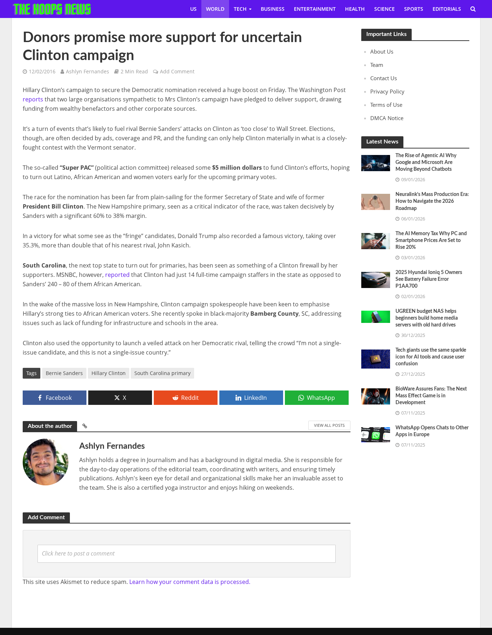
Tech (240, 8)
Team (376, 64)
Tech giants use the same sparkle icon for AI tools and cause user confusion (430, 357)
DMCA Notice (386, 118)
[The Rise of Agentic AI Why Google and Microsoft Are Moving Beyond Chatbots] (375, 162)
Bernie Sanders (64, 373)
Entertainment (315, 8)
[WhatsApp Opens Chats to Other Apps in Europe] (375, 434)
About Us (381, 51)
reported (117, 275)
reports (33, 99)
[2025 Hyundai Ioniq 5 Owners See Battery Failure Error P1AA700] (375, 279)
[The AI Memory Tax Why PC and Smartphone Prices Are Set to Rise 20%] (375, 240)
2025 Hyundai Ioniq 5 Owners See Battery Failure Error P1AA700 (428, 279)
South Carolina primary (162, 373)
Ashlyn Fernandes (87, 71)
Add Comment (177, 71)
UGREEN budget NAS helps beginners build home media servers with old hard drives (426, 318)
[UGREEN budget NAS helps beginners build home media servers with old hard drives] (375, 316)
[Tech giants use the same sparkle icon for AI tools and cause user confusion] (375, 358)
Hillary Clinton (108, 373)
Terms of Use (386, 104)
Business (273, 8)
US (193, 8)
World (215, 8)
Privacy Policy (387, 91)
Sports (413, 8)
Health (355, 8)
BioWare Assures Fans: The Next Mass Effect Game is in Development (431, 396)
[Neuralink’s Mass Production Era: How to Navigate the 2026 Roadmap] (375, 201)
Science (384, 8)
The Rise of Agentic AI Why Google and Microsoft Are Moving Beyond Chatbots (425, 162)
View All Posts (329, 425)
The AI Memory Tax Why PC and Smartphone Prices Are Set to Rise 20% (431, 240)
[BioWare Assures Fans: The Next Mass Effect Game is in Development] (375, 395)
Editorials (447, 8)
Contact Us (383, 78)
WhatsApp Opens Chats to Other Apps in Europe (432, 431)
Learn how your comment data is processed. (189, 582)
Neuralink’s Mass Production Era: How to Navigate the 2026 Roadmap (432, 201)
